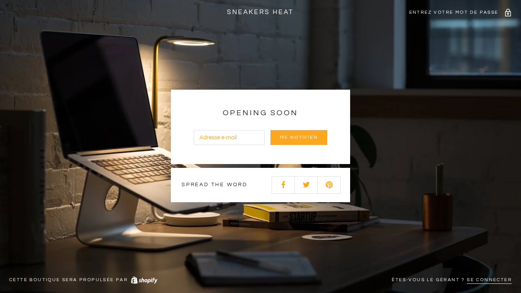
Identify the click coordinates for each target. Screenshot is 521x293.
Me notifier (299, 137)
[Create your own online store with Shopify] (144, 279)
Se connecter (489, 279)
